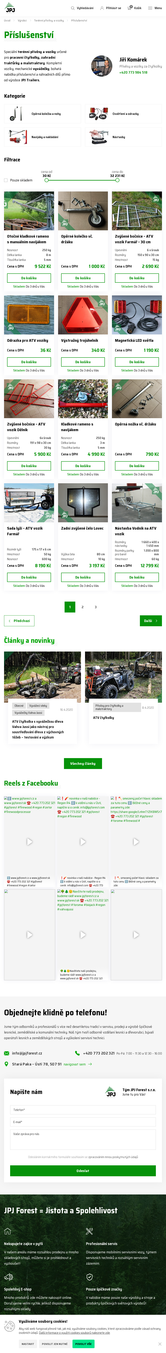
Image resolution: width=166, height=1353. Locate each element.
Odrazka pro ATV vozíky (27, 340)
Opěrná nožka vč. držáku (135, 424)
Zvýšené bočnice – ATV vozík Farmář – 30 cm (134, 239)
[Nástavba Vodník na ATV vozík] (137, 502)
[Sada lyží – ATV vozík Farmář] (29, 502)
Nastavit (28, 1344)
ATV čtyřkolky (103, 717)
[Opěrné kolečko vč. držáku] (83, 210)
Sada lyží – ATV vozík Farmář (25, 531)
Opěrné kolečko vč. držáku (77, 239)
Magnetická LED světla (134, 340)
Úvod (7, 20)
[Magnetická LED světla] (137, 314)
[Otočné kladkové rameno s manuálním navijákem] (29, 210)
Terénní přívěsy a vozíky (49, 20)
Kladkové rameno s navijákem (77, 427)
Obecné (19, 705)
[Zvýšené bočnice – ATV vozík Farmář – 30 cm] (137, 210)
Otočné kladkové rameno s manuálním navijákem (28, 239)
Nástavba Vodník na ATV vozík (135, 531)
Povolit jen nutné (55, 1344)
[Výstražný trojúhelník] (83, 314)
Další (148, 621)
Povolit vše (83, 1344)
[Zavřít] (160, 1344)
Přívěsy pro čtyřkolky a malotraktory (109, 707)
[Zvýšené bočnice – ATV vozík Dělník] (29, 398)
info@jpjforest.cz (27, 1053)
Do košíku (29, 278)
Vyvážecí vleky (38, 705)
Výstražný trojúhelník (79, 340)
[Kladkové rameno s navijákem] (83, 398)
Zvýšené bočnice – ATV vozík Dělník (26, 427)
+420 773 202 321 (122, 1053)
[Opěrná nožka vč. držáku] (137, 398)
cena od (46, 174)
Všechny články (83, 763)
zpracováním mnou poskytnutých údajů (113, 1157)
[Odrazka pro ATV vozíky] (29, 314)
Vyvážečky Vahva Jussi (28, 712)
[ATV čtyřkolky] (123, 677)
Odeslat (83, 1171)
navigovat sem (75, 1064)
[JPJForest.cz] (9, 8)
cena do (117, 174)
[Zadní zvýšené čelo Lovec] (83, 502)
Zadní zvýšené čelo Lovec (82, 528)
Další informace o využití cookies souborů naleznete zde (74, 1332)
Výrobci (22, 20)
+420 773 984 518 (133, 72)
